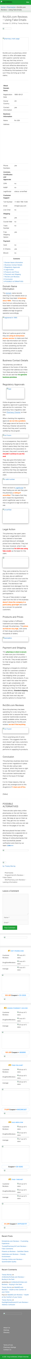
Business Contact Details (13, 265)
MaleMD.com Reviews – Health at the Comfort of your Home (14, 1289)
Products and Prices (11, 272)
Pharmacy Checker (13, 412)
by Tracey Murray (9, 866)
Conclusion (8, 279)
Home (3, 7)
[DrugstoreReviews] (6, 2)
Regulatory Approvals (12, 267)
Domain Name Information (13, 262)
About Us (6, 1328)
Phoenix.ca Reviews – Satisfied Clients (15, 1251)
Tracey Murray (7, 1275)
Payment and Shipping (12, 274)
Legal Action (9, 269)
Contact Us (7, 1350)
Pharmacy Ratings (9, 1347)
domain (8, 293)
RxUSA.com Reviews (11, 277)
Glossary (6, 1332)
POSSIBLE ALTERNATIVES (13, 281)
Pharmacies (11, 7)
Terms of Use (8, 1345)
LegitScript (19, 488)
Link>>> (10, 845)
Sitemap (6, 1330)
